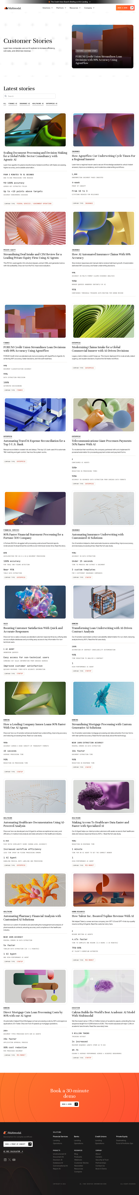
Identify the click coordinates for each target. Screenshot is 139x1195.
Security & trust (102, 1160)
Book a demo (101, 1169)
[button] (48, 8)
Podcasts (78, 1157)
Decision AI (57, 1160)
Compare (78, 1172)
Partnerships (101, 1163)
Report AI (56, 1169)
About (98, 1154)
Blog (76, 1154)
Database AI (58, 1163)
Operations (57, 1143)
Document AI (58, 1157)
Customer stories (81, 1163)
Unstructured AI (59, 1154)
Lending (56, 1140)
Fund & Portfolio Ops (124, 1143)
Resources (78, 1169)
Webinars (78, 1160)
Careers (99, 1157)
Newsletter (78, 1166)
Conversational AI (60, 1166)
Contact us (100, 1166)
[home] (12, 7)
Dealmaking (121, 1140)
